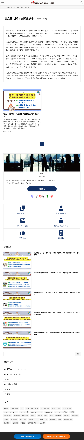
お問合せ (42, 189)
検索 (78, 354)
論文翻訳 (7, 423)
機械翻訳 (58, 416)
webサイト (34, 408)
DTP (8, 389)
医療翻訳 (17, 416)
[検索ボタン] (81, 2)
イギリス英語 (56, 408)
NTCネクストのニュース (16, 369)
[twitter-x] (36, 196)
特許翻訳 (75, 416)
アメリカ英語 (45, 408)
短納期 (6, 419)
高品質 (42, 423)
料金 (45, 416)
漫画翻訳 (66, 416)
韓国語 (23, 423)
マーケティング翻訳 (61, 412)
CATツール (14, 408)
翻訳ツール (43, 419)
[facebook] (32, 196)
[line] (47, 196)
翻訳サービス (33, 419)
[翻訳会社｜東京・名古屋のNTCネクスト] (42, 2)
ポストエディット (36, 412)
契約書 (40, 416)
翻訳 (8, 394)
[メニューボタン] (2, 2)
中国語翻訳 (7, 416)
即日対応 (25, 416)
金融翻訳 (15, 423)
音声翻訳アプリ (33, 423)
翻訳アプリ (23, 419)
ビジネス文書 (24, 412)
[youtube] (51, 196)
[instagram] (40, 196)
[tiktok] (43, 196)
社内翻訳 (14, 419)
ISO (8, 379)
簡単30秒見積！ (26, 436)
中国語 (72, 412)
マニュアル (48, 412)
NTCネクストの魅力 (14, 374)
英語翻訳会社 (68, 419)
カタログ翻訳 (67, 408)
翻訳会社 (53, 419)
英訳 (59, 419)
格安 (51, 416)
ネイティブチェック (10, 412)
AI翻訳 (6, 408)
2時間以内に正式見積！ (55, 436)
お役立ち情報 (11, 384)
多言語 (33, 416)
